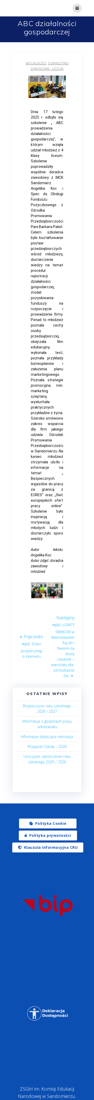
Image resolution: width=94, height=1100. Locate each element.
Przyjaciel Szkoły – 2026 (47, 746)
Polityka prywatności (50, 835)
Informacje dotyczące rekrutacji (47, 736)
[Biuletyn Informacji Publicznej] (48, 905)
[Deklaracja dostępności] (48, 1013)
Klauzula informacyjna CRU (51, 847)
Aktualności (36, 63)
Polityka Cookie (51, 823)
